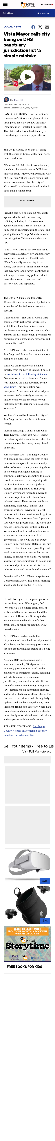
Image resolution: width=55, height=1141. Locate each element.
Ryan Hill (18, 100)
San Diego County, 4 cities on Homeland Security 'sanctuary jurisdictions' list (25, 730)
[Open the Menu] (5, 4)
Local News (13, 26)
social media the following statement (27, 374)
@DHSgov (10, 386)
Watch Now (46, 5)
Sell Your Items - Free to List (29, 746)
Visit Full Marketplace (36, 751)
